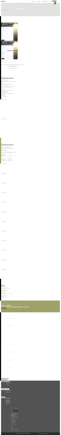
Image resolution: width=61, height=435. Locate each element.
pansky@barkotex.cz (10, 160)
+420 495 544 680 (3, 295)
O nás (36, 1)
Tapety (12, 427)
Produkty (39, 1)
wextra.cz (48, 433)
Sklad (11, 425)
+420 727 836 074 (4, 46)
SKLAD (3, 397)
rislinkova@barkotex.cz (5, 35)
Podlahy (12, 426)
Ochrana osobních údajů (14, 429)
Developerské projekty (45, 1)
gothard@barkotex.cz (5, 38)
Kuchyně (12, 428)
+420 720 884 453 (3, 95)
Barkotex (33, 1)
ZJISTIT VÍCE (8, 400)
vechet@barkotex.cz (4, 160)
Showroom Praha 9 (13, 423)
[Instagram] (15, 410)
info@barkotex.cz (4, 28)
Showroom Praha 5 (13, 424)
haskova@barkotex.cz (4, 96)
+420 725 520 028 (4, 53)
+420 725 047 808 (3, 296)
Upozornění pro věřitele (14, 430)
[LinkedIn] (17, 410)
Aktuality (50, 1)
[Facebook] (14, 410)
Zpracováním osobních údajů (14, 68)
